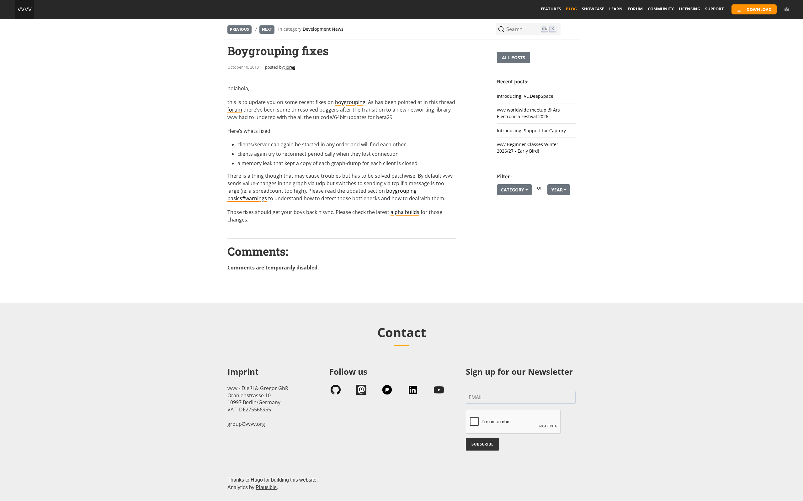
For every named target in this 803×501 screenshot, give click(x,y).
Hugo (257, 480)
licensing (689, 9)
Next (267, 29)
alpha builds (405, 212)
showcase (593, 9)
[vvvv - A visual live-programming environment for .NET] (24, 9)
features (551, 9)
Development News (323, 29)
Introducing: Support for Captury (531, 130)
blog (571, 9)
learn (616, 9)
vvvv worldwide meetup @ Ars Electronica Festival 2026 (528, 113)
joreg (290, 67)
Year (557, 190)
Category (512, 190)
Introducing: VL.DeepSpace (525, 96)
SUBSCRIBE (482, 444)
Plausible (266, 487)
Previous (239, 29)
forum (635, 9)
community (661, 9)
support (714, 9)
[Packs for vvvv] (787, 9)
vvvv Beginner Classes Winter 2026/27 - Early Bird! (527, 147)
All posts (513, 57)
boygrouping (350, 102)
